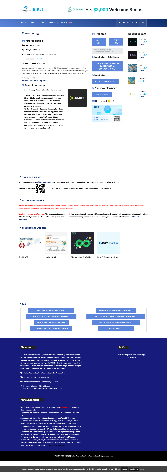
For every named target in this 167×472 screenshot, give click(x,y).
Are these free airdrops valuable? (115, 322)
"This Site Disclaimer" (56, 445)
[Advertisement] (83, 154)
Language (64, 23)
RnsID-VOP (23, 257)
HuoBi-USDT (50, 257)
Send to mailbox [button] (101, 94)
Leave (142, 469)
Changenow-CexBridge (81, 257)
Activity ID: (27, 78)
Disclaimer (115, 329)
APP (42, 23)
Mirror (52, 23)
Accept (124, 469)
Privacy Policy (65, 407)
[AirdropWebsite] (44, 182)
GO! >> (142, 45)
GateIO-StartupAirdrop (107, 257)
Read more (134, 469)
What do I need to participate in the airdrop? (116, 316)
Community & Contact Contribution (51, 329)
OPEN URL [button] (98, 41)
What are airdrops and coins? (51, 310)
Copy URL (116, 41)
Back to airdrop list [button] (105, 82)
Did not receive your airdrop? (51, 322)
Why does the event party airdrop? (116, 310)
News (33, 23)
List (23, 23)
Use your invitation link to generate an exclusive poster (107, 66)
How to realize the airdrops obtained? (51, 316)
